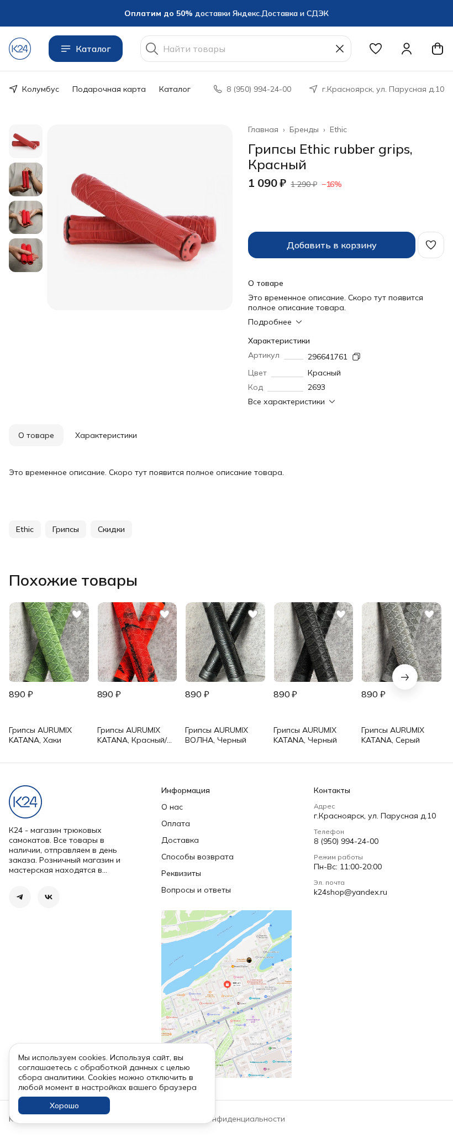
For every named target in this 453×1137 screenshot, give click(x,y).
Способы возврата (197, 857)
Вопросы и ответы (196, 890)
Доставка (180, 840)
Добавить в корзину (332, 245)
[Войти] (406, 48)
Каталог (93, 48)
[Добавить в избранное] (431, 245)
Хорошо (64, 1105)
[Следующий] (405, 677)
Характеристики (106, 435)
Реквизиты (181, 873)
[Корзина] (437, 48)
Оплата (175, 823)
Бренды (304, 129)
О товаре (36, 435)
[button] (375, 48)
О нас (172, 807)
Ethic (338, 129)
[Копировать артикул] (356, 356)
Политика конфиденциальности (225, 1119)
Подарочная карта (109, 89)
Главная (263, 129)
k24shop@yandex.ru (350, 892)
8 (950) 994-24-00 (346, 841)
